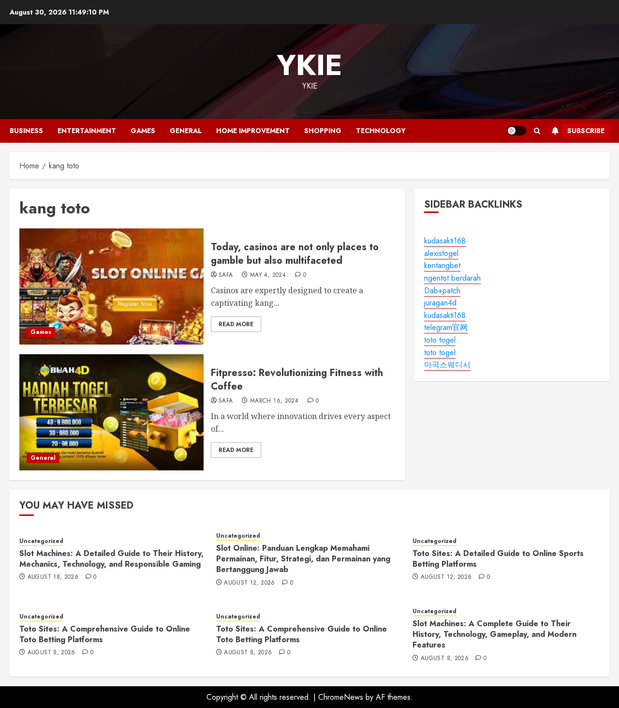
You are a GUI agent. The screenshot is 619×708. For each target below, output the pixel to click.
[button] (537, 130)
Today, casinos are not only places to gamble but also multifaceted (295, 254)
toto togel (440, 340)
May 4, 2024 (268, 275)
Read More (236, 324)
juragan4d (440, 303)
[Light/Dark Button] (516, 131)
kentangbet (442, 265)
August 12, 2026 (249, 583)
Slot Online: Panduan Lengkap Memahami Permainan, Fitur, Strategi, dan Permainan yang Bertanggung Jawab (303, 558)
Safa (226, 275)
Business (26, 131)
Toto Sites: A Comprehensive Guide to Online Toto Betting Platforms (104, 634)
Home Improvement (253, 131)
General (186, 131)
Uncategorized (41, 541)
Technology (381, 131)
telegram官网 (446, 327)
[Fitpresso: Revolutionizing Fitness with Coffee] (111, 412)
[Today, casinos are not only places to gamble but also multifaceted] (111, 286)
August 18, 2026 (53, 577)
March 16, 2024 (274, 401)
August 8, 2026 (51, 653)
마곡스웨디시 (447, 365)
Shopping (322, 131)
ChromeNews (340, 697)
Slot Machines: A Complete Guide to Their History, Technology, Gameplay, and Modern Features (494, 634)
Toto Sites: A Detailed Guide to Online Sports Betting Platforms (498, 559)
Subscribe (585, 131)
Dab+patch (442, 290)
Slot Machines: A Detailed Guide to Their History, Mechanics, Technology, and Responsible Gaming (111, 559)
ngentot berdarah (452, 278)
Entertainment (87, 131)
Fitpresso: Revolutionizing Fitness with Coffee (297, 379)
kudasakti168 (445, 241)
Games (143, 131)
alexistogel (441, 253)
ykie (309, 65)
